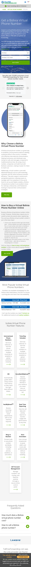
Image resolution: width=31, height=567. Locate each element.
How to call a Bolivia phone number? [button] (10, 526)
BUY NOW (15, 62)
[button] (29, 2)
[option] (15, 540)
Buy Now (7, 253)
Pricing (6, 195)
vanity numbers (24, 315)
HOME (4, 9)
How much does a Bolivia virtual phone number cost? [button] (12, 518)
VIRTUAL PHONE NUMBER (15, 9)
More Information (23, 554)
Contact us (25, 313)
